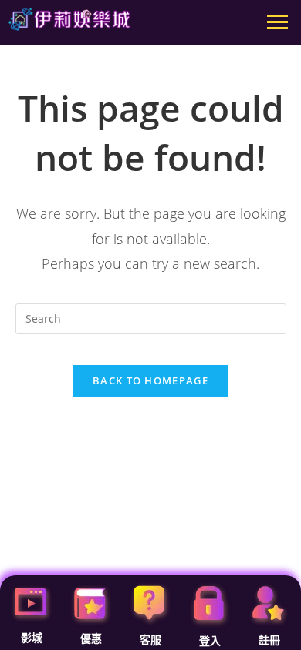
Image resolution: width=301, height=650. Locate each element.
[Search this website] (150, 317)
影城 (31, 638)
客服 (150, 640)
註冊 (269, 640)
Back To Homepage (150, 380)
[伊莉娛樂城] (69, 19)
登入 (210, 641)
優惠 (91, 638)
